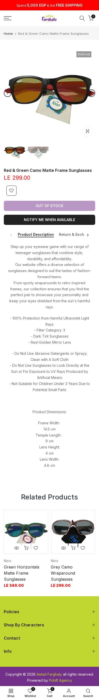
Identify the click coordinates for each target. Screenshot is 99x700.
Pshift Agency (60, 680)
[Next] (91, 93)
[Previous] (7, 93)
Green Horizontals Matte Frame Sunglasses (21, 573)
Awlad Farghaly (49, 674)
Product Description (36, 234)
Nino (7, 561)
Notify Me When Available (49, 220)
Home (8, 33)
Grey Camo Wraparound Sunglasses (63, 573)
